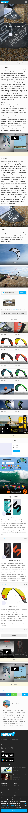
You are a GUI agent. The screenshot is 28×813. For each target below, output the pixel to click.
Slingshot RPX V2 (5, 346)
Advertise (16, 785)
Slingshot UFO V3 (5, 362)
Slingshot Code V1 (19, 377)
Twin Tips (4, 538)
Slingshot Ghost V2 (20, 393)
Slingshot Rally (4, 331)
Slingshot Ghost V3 (20, 346)
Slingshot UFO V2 (5, 393)
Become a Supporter (6, 789)
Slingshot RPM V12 (20, 408)
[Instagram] (9, 748)
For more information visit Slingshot (14, 313)
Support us (22, 292)
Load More (14, 635)
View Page (16, 450)
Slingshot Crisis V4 (14, 517)
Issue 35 (14, 309)
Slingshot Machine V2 (6, 377)
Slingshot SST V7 (19, 362)
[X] (5, 748)
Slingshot (15, 445)
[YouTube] (12, 748)
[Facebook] (2, 748)
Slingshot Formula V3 (14, 560)
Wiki (15, 795)
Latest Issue (4, 795)
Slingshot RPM (18, 331)
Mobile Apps (17, 789)
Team (15, 792)
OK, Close (14, 810)
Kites (3, 630)
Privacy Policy (10, 805)
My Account (4, 785)
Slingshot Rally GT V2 (6, 408)
